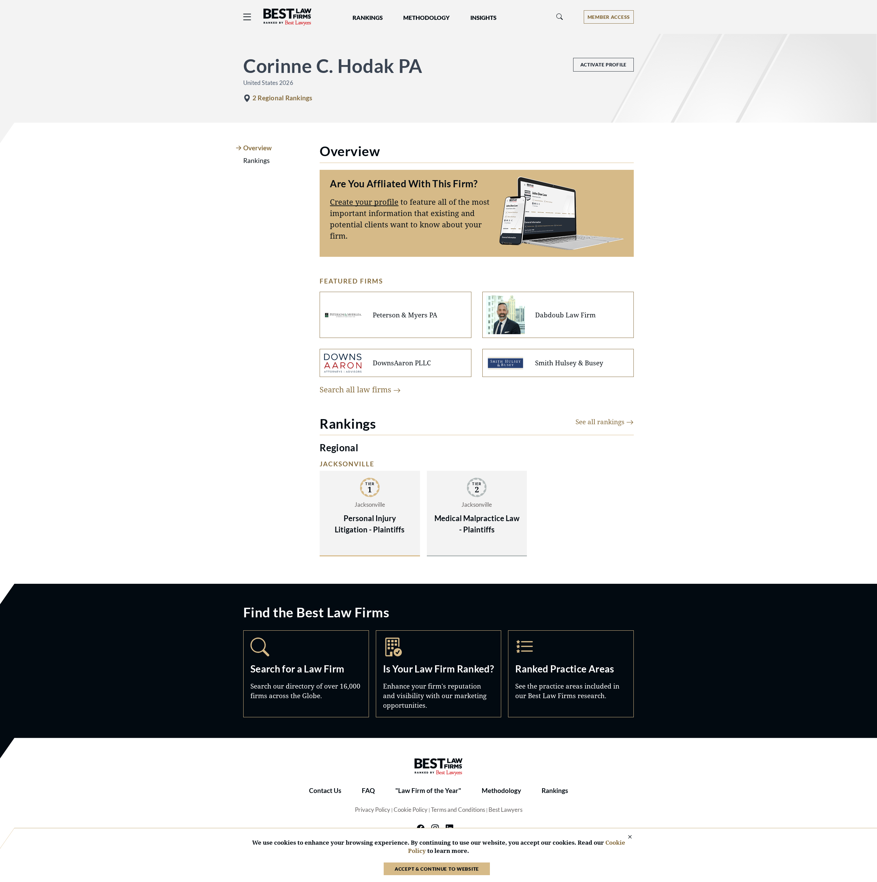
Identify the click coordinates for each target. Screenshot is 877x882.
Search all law (356, 389)
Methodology (501, 790)
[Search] (559, 17)
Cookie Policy (411, 809)
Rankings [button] (368, 17)
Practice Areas (570, 674)
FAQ (368, 790)
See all (601, 421)
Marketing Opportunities (438, 674)
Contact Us (325, 790)
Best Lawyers (505, 809)
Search (306, 674)
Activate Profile (603, 64)
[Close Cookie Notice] (625, 837)
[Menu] (247, 17)
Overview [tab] (257, 148)
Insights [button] (483, 17)
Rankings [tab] (256, 160)
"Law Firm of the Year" (428, 790)
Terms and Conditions (458, 809)
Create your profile (364, 202)
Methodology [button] (426, 17)
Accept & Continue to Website (437, 869)
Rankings (555, 790)
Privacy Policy (372, 809)
